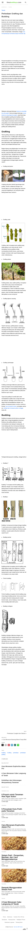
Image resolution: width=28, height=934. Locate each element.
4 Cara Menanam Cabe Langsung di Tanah (11, 903)
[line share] (18, 745)
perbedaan (16, 752)
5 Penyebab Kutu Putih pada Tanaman (12, 810)
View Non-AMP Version (18, 926)
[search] (25, 2)
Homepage (4, 7)
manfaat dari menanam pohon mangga (13, 408)
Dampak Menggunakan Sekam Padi (12, 889)
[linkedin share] (12, 745)
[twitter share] (3, 745)
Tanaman (4, 805)
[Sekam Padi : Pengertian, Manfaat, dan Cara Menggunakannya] (14, 843)
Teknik (10, 7)
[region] (15, 48)
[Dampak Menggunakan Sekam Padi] (14, 875)
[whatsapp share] (15, 745)
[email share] (6, 745)
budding (4, 752)
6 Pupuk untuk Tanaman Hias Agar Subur (12, 795)
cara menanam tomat (10, 406)
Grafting (9, 752)
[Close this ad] (27, 929)
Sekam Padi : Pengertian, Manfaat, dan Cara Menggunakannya (13, 857)
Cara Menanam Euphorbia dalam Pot (13, 826)
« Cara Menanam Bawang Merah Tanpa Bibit (14, 739)
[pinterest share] (9, 745)
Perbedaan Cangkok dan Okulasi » (16, 733)
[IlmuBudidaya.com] (14, 2)
